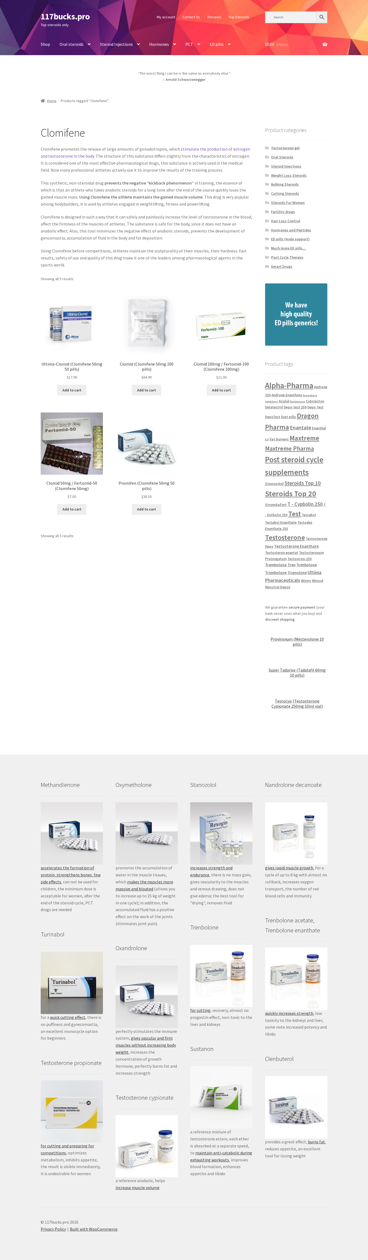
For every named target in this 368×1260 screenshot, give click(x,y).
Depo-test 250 (295, 407)
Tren (291, 564)
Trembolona (276, 564)
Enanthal (319, 428)
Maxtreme (304, 438)
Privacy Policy (53, 1229)
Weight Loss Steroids (289, 175)
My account (166, 17)
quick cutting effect (67, 1017)
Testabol (309, 515)
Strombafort (276, 504)
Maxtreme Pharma (289, 448)
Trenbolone (306, 564)
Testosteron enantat (281, 552)
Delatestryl (274, 407)
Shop (45, 44)
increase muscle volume (137, 1187)
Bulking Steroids (285, 184)
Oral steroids (72, 44)
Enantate (300, 427)
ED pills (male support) (290, 239)
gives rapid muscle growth (289, 867)
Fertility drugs (283, 211)
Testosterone (285, 537)
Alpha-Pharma (289, 385)
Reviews (214, 17)
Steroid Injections (116, 44)
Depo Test (315, 407)
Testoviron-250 (299, 559)
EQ (267, 439)
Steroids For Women (288, 202)
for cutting (200, 1010)
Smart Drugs (281, 266)
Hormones (159, 44)
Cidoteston (315, 401)
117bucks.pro (65, 16)
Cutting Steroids (285, 193)
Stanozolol (274, 483)
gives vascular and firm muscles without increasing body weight (146, 1045)
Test (294, 513)
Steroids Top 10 (302, 483)
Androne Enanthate (287, 395)
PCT (189, 44)
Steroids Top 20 (290, 493)
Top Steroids (238, 17)
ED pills (217, 44)
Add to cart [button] (72, 390)
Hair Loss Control (285, 220)
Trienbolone (276, 572)
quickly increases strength (289, 1013)
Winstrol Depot (277, 587)
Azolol (284, 401)
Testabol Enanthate (281, 522)
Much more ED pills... (288, 248)
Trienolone (297, 572)
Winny (306, 580)
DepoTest (272, 417)
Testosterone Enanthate (296, 546)
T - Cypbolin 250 (305, 504)
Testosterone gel (285, 147)
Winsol (317, 580)
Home (52, 100)
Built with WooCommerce (93, 1229)
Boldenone (297, 401)
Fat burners (279, 439)
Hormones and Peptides (291, 230)
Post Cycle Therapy (287, 257)
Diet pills (288, 416)
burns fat (316, 1141)
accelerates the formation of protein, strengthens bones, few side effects (70, 874)
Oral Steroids (282, 157)
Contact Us (191, 17)
